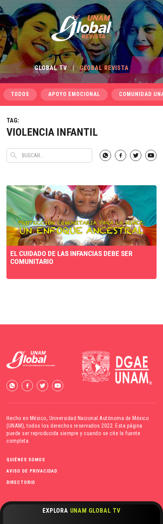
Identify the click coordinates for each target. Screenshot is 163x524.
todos (20, 94)
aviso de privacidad (31, 471)
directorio (20, 482)
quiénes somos (25, 459)
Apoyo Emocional (74, 94)
